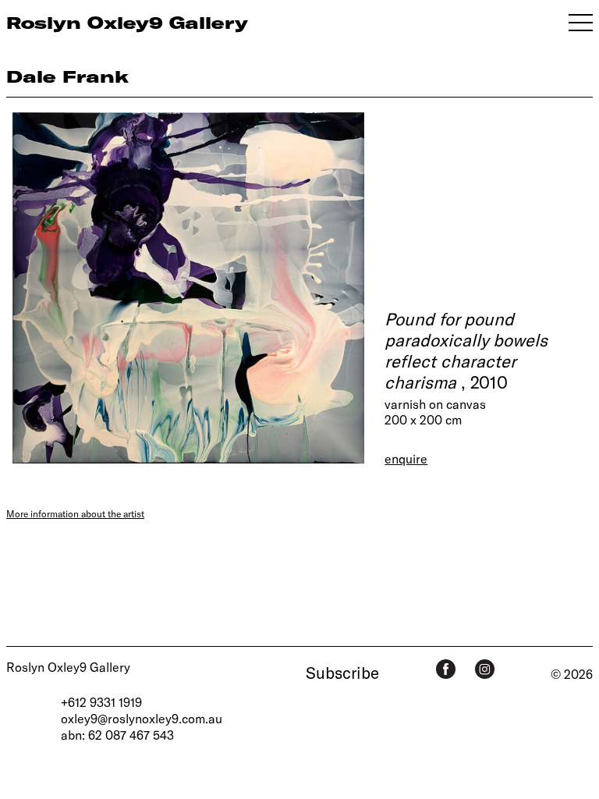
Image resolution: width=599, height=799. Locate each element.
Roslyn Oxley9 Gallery (68, 666)
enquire (406, 458)
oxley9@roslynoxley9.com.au (141, 718)
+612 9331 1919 (101, 701)
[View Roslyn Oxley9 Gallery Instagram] (484, 669)
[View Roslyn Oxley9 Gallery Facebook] (445, 669)
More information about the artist (75, 513)
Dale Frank (67, 76)
